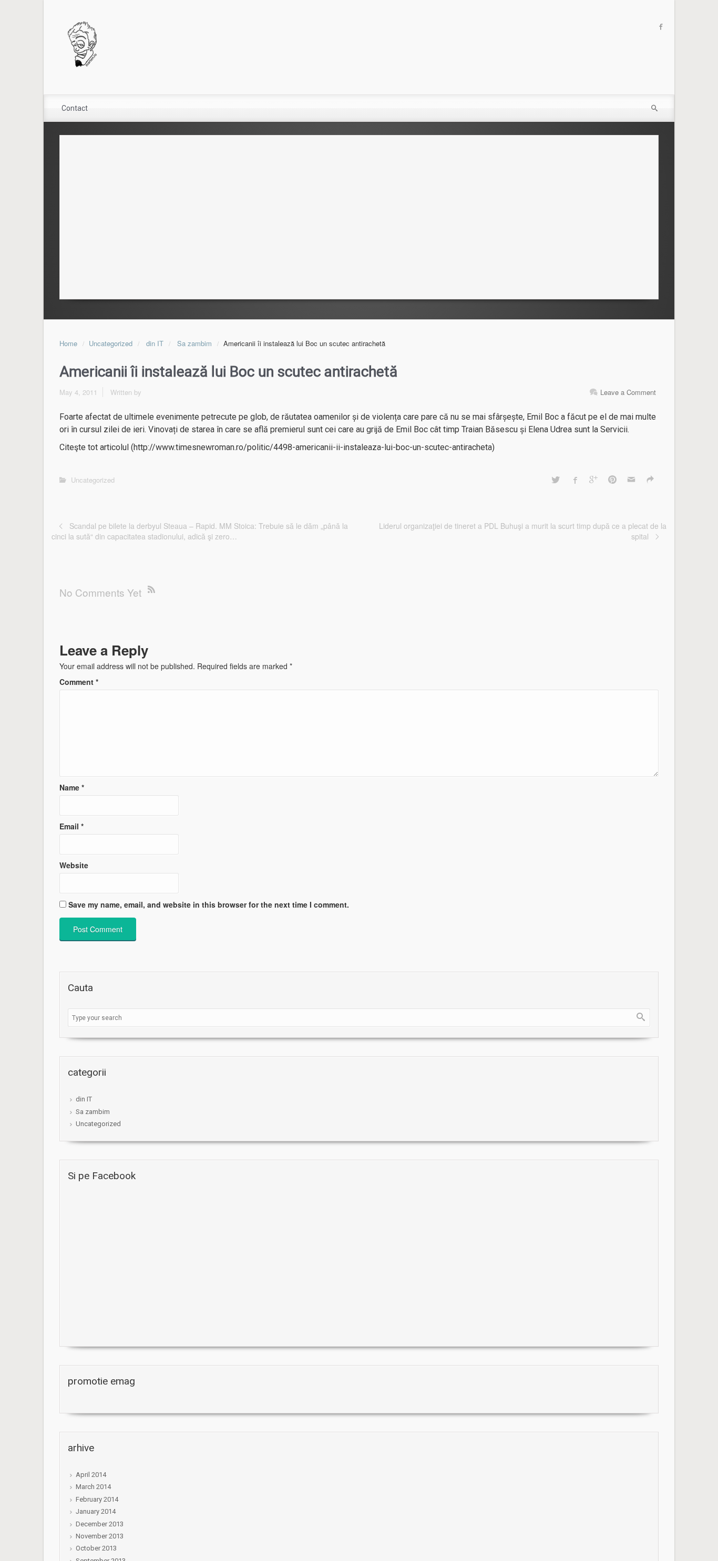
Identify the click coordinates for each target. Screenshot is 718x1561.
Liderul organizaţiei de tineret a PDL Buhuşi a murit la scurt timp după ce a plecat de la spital (522, 531)
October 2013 (96, 1548)
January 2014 (96, 1511)
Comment (78, 682)
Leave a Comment (628, 392)
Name (71, 787)
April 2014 (91, 1475)
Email (71, 826)
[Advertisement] (359, 214)
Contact (74, 108)
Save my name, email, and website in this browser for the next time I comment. (208, 904)
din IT (154, 343)
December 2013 (100, 1524)
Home (68, 343)
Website (73, 865)
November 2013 (100, 1536)
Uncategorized (110, 343)
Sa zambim (194, 343)
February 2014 (97, 1499)
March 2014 (93, 1487)
